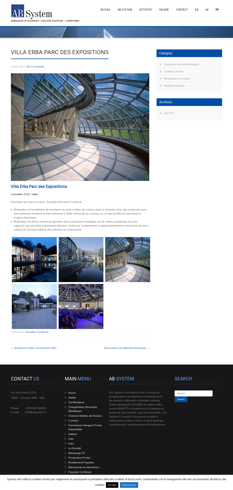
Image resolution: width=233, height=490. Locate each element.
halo (71, 438)
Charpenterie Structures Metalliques (181, 64)
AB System (125, 9)
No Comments (35, 66)
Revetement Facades (174, 85)
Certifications (76, 402)
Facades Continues (37, 332)
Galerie (164, 9)
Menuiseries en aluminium (177, 78)
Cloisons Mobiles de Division (85, 415)
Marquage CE (76, 453)
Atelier (72, 397)
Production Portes (79, 457)
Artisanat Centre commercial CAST (34, 348)
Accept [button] (112, 484)
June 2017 (169, 113)
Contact (182, 9)
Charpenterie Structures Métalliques (82, 409)
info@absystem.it (35, 412)
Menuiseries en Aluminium (83, 467)
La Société (74, 448)
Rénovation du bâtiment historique (126, 348)
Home (72, 392)
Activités (145, 9)
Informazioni (129, 484)
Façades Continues (80, 472)
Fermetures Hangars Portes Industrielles (85, 427)
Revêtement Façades (81, 462)
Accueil (105, 9)
